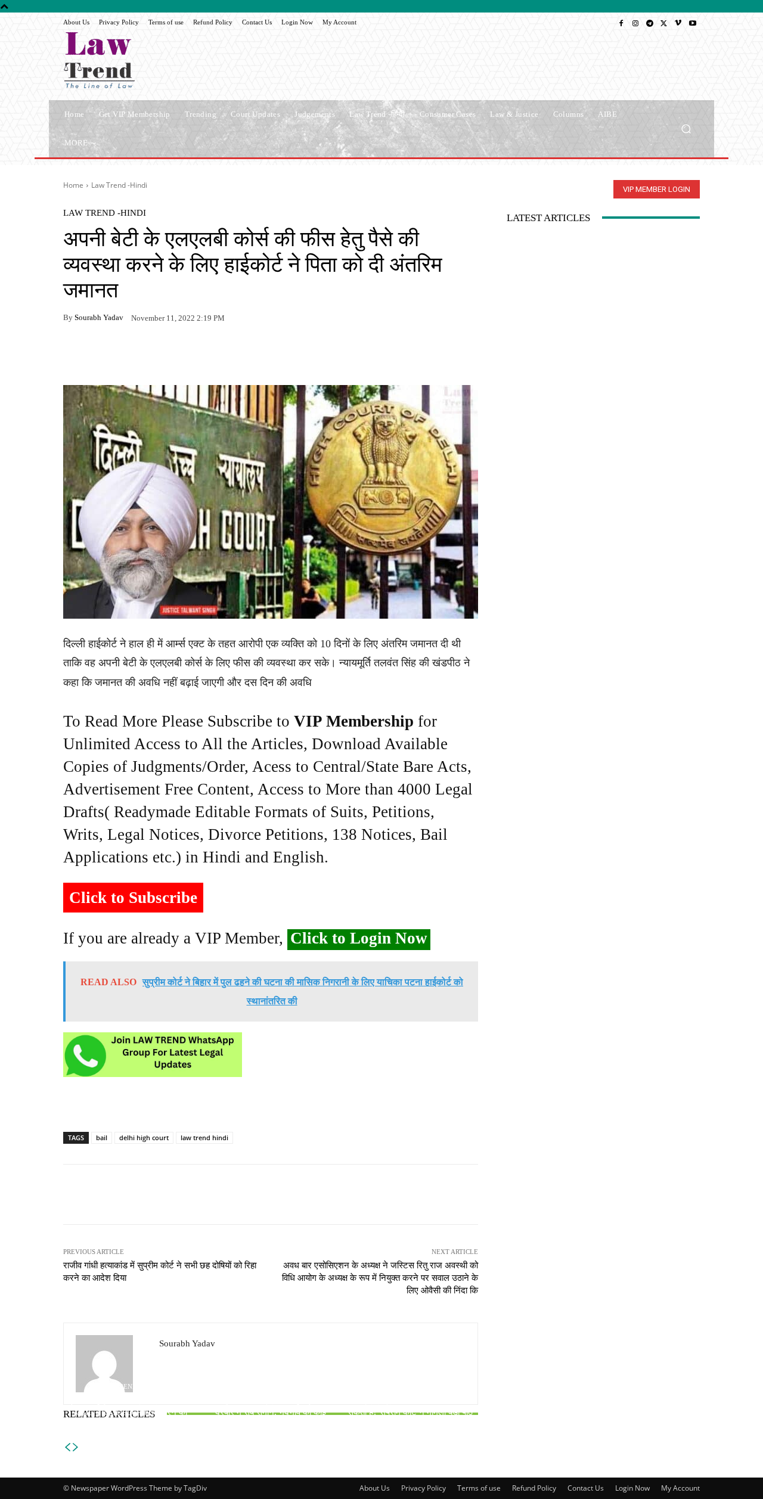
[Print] (157, 355)
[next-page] (76, 1447)
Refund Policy (534, 1488)
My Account (680, 1488)
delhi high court (144, 1137)
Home (73, 185)
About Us (374, 1488)
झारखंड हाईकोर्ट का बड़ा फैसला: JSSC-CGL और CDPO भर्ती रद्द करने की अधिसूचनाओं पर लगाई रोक (131, 1411)
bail (101, 1137)
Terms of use (479, 1488)
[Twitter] (664, 22)
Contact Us (585, 1488)
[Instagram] (635, 22)
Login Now (632, 1488)
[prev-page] (67, 1447)
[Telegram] (650, 22)
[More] (212, 355)
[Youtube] (693, 22)
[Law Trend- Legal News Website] (148, 60)
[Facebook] (621, 22)
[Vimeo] (678, 22)
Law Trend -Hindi (119, 185)
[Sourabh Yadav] (111, 1363)
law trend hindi (204, 1137)
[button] (686, 128)
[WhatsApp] (102, 355)
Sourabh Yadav (99, 317)
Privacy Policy (423, 1488)
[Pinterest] (185, 355)
